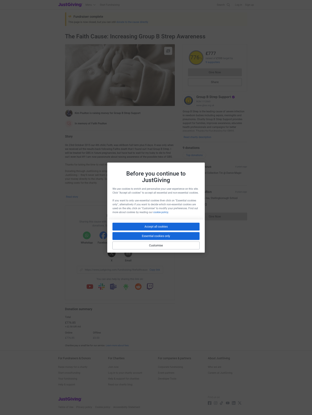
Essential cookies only (156, 236)
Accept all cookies (156, 226)
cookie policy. (161, 212)
